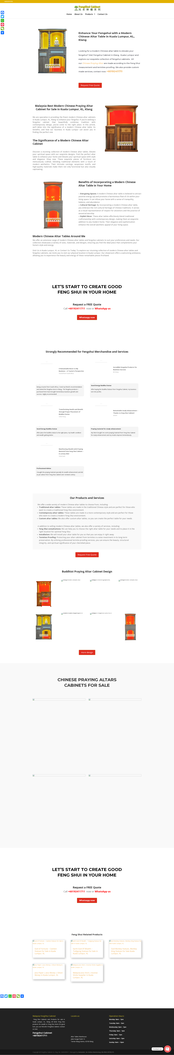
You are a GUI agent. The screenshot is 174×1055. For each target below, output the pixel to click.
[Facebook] (2, 12)
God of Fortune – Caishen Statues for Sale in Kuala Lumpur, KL (46, 951)
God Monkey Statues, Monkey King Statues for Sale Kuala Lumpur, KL (124, 951)
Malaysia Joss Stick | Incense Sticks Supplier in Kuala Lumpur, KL (85, 975)
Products (89, 14)
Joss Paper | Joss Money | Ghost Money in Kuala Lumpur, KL (49, 974)
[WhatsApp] (2, 21)
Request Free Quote (90, 85)
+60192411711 (114, 71)
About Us (78, 14)
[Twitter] (2, 17)
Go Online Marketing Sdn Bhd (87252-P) (100, 1052)
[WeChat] (2, 29)
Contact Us (102, 14)
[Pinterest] (2, 25)
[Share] (2, 33)
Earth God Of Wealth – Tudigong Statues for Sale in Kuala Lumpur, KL (85, 951)
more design (87, 652)
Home (69, 14)
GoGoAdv (81, 1052)
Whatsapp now (87, 317)
